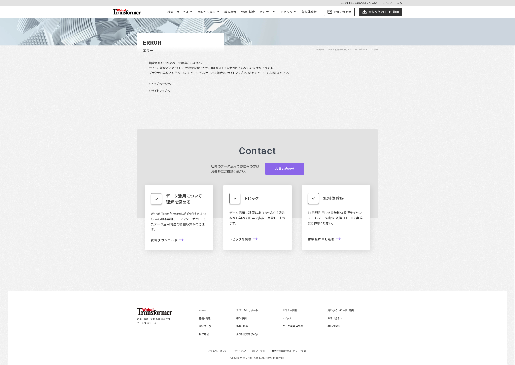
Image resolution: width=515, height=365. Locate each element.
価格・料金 (248, 12)
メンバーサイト (259, 350)
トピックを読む (240, 239)
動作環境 (204, 334)
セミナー (266, 12)
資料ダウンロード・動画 (341, 310)
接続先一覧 (205, 326)
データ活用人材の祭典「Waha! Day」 (357, 3)
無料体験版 (309, 12)
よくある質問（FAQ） (247, 334)
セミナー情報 (289, 310)
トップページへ (161, 83)
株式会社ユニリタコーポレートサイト (289, 350)
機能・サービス (177, 12)
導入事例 (230, 12)
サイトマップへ (160, 90)
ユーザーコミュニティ (390, 3)
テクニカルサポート (247, 310)
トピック (287, 12)
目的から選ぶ (206, 12)
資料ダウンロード (164, 240)
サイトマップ (240, 350)
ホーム (202, 310)
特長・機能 (205, 318)
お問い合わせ (342, 12)
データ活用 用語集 (292, 326)
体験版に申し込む (321, 239)
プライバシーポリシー (218, 350)
